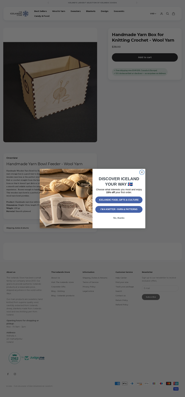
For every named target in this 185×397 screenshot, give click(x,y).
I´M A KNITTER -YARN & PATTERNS (118, 209)
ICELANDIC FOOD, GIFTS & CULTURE (119, 200)
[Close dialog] (141, 172)
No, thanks (118, 218)
